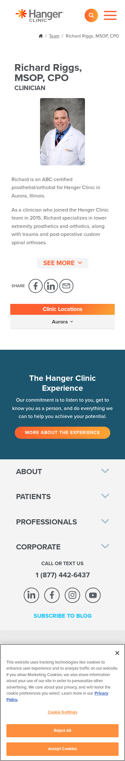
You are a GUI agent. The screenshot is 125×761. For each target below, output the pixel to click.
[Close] (117, 653)
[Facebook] (36, 286)
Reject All (62, 730)
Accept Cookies (62, 748)
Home (41, 35)
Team (54, 36)
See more (59, 263)
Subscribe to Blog (63, 615)
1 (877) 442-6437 (63, 575)
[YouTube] (93, 595)
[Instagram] (72, 595)
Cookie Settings (63, 712)
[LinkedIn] (51, 286)
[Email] (66, 286)
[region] (62, 702)
